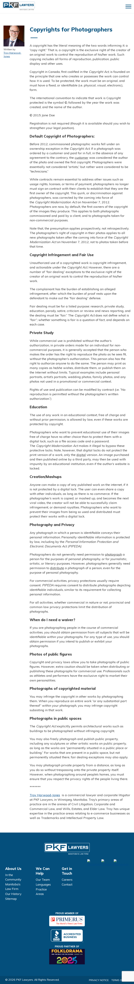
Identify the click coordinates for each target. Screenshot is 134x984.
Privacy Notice (99, 980)
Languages (43, 884)
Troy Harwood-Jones (12, 54)
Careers (67, 879)
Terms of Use (120, 980)
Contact (67, 884)
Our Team (43, 879)
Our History (13, 894)
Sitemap (11, 899)
